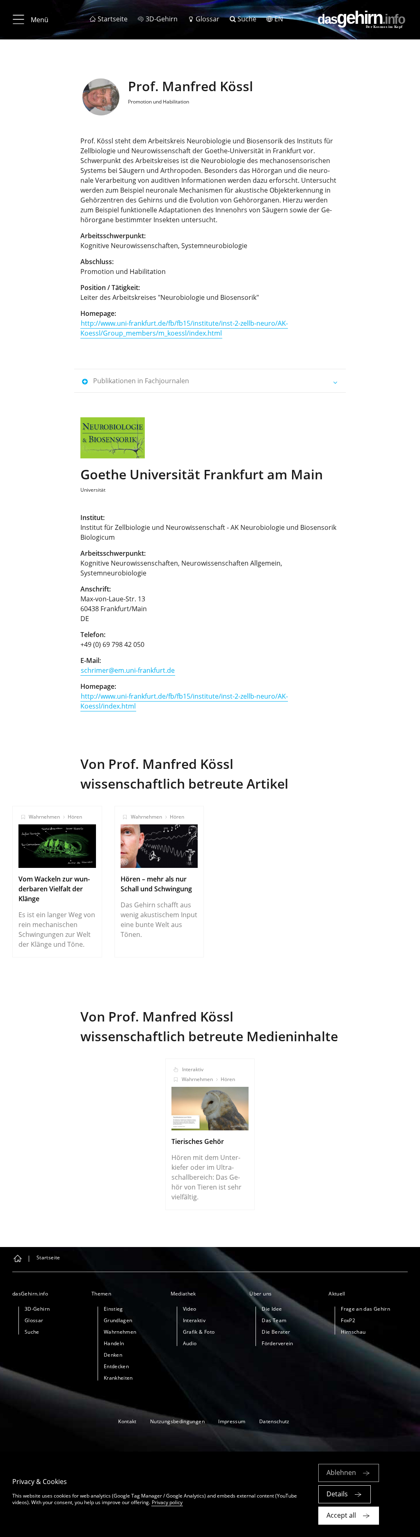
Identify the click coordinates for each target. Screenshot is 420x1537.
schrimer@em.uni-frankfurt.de (128, 670)
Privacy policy (167, 1502)
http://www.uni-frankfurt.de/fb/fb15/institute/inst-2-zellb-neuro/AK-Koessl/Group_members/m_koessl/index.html (184, 328)
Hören (75, 816)
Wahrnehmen (44, 816)
